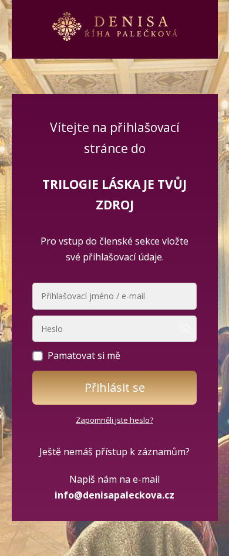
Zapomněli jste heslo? (114, 420)
